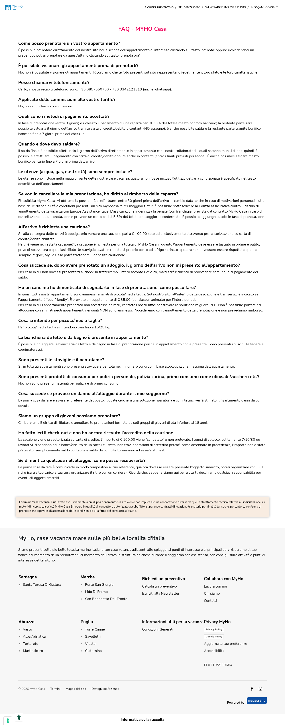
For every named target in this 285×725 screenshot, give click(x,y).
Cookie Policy (214, 636)
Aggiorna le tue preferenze (225, 643)
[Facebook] (252, 689)
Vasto (27, 629)
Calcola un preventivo (159, 586)
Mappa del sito (76, 689)
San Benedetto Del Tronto (106, 598)
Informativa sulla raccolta (142, 719)
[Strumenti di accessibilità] (19, 717)
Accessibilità (214, 650)
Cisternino (93, 650)
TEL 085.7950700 (189, 7)
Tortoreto (30, 643)
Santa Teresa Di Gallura (42, 584)
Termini (55, 689)
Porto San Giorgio (99, 584)
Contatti (210, 600)
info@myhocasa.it (264, 7)
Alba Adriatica (34, 636)
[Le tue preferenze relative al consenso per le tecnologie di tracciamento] (8, 721)
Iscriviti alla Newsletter (160, 593)
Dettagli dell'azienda (105, 689)
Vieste (90, 643)
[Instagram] (260, 689)
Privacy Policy (214, 629)
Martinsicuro (33, 650)
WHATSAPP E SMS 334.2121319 (225, 7)
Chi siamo (212, 593)
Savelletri (93, 636)
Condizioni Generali (157, 629)
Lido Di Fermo (96, 591)
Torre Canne (95, 629)
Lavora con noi (215, 586)
